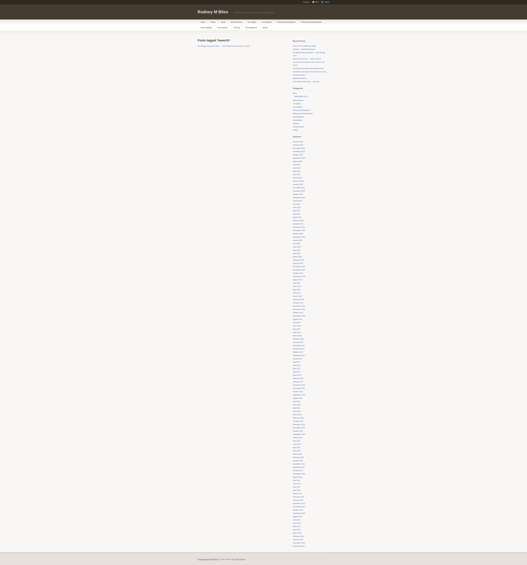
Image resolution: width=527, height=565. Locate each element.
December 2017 (299, 346)
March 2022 (297, 178)
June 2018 (297, 326)
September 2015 (299, 434)
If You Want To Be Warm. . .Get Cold (306, 82)
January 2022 (298, 184)
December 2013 (299, 503)
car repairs (252, 22)
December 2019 (299, 267)
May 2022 (296, 171)
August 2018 (297, 319)
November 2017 (299, 349)
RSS (317, 2)
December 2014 (299, 464)
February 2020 (298, 260)
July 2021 (296, 204)
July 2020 (296, 244)
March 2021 (297, 217)
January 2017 (298, 382)
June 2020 (297, 247)
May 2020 (296, 250)
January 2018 (298, 342)
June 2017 (297, 365)
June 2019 (297, 286)
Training (236, 28)
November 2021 (299, 191)
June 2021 (297, 207)
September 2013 (299, 513)
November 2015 (299, 428)
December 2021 (299, 188)
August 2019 (297, 280)
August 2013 (297, 517)
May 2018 (296, 329)
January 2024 (298, 142)
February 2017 (298, 378)
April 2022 (297, 175)
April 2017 (297, 372)
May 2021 (296, 211)
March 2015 (297, 454)
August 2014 (297, 477)
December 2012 (299, 543)
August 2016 (297, 398)
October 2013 (298, 510)
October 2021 (298, 194)
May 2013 (296, 526)
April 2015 (297, 451)
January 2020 (298, 263)
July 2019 (296, 283)
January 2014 (298, 500)
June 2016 (297, 405)
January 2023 (298, 145)
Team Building (206, 28)
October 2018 (298, 313)
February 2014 (298, 497)
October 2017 (298, 352)
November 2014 (299, 467)
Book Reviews (236, 22)
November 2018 (299, 309)
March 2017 (297, 375)
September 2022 (299, 158)
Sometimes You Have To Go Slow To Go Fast (309, 72)
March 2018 (297, 336)
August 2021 (297, 201)
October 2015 (298, 431)
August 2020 (297, 240)
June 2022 (297, 168)
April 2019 (297, 293)
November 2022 (299, 152)
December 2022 (299, 148)
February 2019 (298, 300)
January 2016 (298, 421)
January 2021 (298, 224)
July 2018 (296, 323)
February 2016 (298, 418)
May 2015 (296, 448)
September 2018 (299, 316)
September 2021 (299, 198)
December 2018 (299, 306)
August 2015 (297, 438)
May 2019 (296, 290)
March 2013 (297, 533)
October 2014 (298, 471)
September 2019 (299, 276)
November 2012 (299, 546)
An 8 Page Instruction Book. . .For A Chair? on (216, 46)
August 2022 (297, 161)
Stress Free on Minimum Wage (304, 46)
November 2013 (299, 507)
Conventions (267, 22)
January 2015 (298, 461)
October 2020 (298, 234)
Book (223, 22)
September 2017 (299, 355)
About (213, 22)
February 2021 (298, 221)
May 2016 (296, 408)
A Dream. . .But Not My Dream (304, 49)
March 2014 (297, 494)
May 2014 (296, 487)
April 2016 (297, 411)
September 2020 (299, 237)
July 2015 (296, 441)
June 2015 (297, 444)
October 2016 (298, 392)
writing (264, 28)
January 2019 (298, 303)
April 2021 (297, 214)
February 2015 (298, 457)
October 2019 (298, 273)
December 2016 (299, 385)
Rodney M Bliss (213, 12)
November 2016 (299, 388)
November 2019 (299, 270)
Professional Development (311, 22)
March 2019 (297, 296)
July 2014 (296, 480)
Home (203, 22)
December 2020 (299, 227)
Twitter (326, 2)
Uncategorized (251, 28)
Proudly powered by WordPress (208, 559)
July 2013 (296, 520)
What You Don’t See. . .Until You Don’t (307, 59)
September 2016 (299, 395)
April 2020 (297, 253)
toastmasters (222, 28)
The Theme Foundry (238, 559)
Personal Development (286, 22)
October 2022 (298, 155)
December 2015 (299, 424)
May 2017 (296, 369)
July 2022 (296, 165)
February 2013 (298, 536)
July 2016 (296, 401)
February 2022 (298, 181)
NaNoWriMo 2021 (301, 96)
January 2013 (298, 540)
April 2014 (297, 490)
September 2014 (299, 474)
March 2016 (297, 415)
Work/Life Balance (299, 78)
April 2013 (297, 530)
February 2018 (298, 339)
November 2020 (299, 230)
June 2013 (297, 523)
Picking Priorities (299, 75)
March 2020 (297, 257)
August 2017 (297, 359)
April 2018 (297, 332)
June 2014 (297, 484)
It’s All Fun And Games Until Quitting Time (308, 68)
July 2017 (296, 362)
